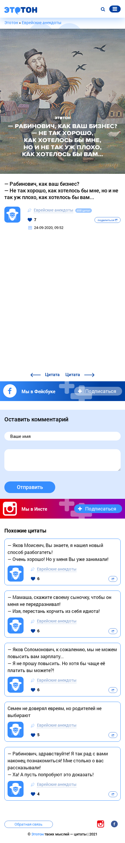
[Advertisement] (62, 305)
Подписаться (100, 391)
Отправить (30, 487)
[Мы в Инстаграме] (100, 824)
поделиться (106, 220)
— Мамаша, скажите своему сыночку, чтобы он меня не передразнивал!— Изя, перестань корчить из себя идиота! (59, 604)
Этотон (37, 834)
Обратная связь (28, 824)
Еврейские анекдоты (53, 210)
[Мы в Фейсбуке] (114, 824)
